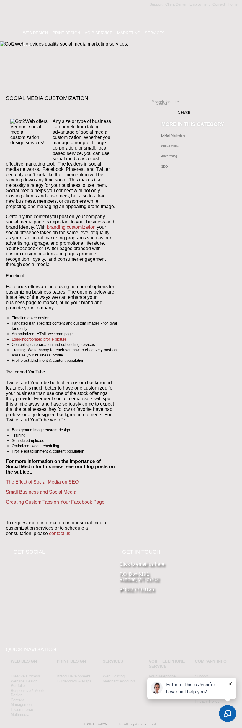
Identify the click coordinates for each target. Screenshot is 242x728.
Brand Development (73, 676)
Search (162, 103)
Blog (28, 44)
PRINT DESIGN (71, 661)
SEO (164, 166)
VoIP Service (98, 33)
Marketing (128, 33)
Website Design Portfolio (24, 683)
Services (155, 33)
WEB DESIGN (24, 661)
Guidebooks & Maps (74, 681)
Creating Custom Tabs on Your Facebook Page (55, 502)
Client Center (176, 4)
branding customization (71, 227)
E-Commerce (22, 709)
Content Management (22, 702)
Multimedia (20, 714)
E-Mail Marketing (173, 135)
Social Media (170, 145)
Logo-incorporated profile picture (39, 339)
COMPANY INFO (211, 661)
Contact (218, 4)
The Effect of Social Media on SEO (42, 481)
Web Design (35, 33)
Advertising (169, 156)
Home (233, 4)
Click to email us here (141, 564)
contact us (59, 533)
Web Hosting (114, 676)
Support (156, 4)
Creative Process (25, 676)
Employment (199, 4)
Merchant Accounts (119, 681)
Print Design (66, 33)
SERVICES (113, 661)
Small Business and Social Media (41, 491)
